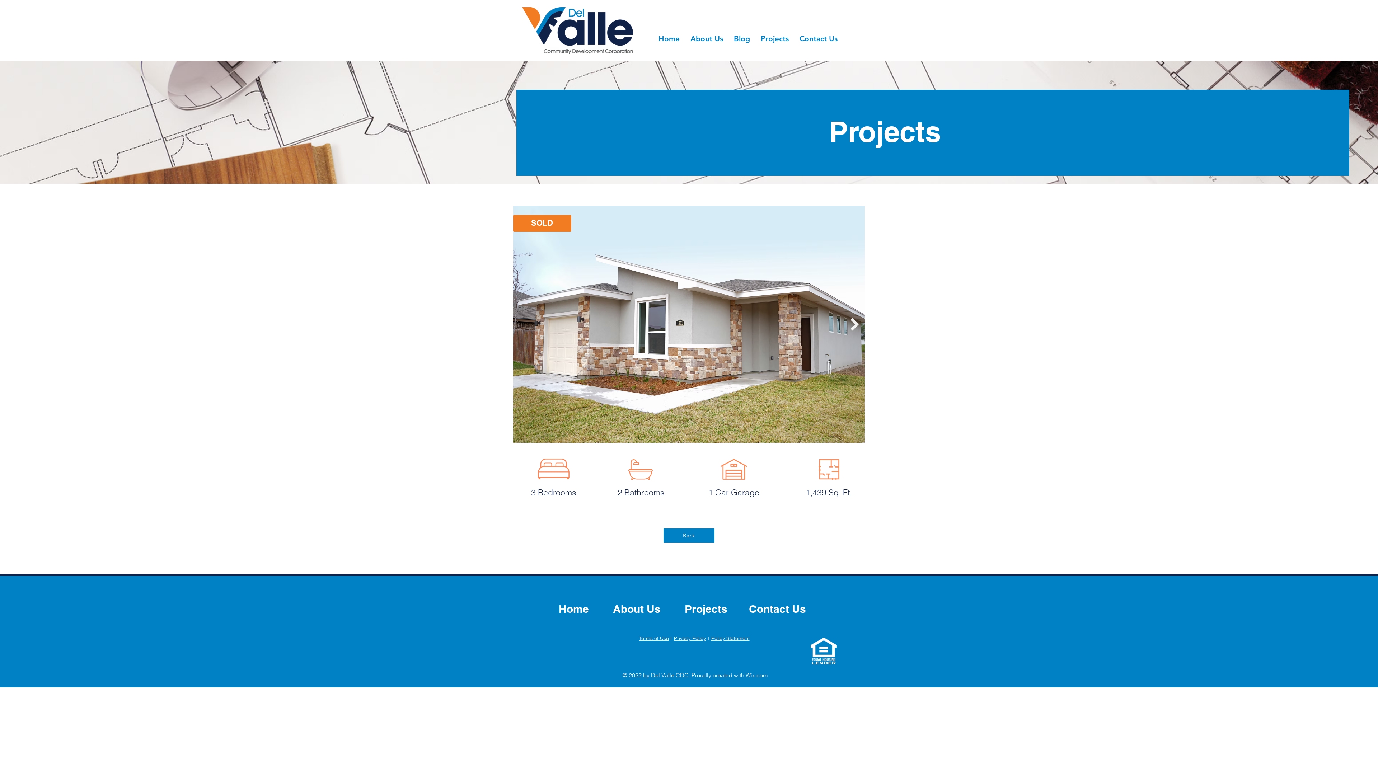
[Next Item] (854, 324)
